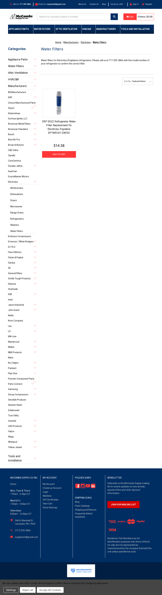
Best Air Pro (14, 139)
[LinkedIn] (92, 486)
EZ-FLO (11, 247)
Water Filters (42, 29)
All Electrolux (16, 188)
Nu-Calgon (13, 363)
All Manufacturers (17, 92)
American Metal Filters (19, 124)
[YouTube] (87, 486)
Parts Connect (15, 384)
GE (9, 268)
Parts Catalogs (82, 506)
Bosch (11, 134)
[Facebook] (77, 486)
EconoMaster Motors (18, 176)
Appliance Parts (19, 29)
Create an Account (52, 488)
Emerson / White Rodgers (21, 241)
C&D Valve (13, 150)
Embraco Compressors (19, 236)
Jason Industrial (16, 305)
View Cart (47, 503)
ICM (10, 294)
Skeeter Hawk (15, 405)
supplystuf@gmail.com (26, 537)
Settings (11, 590)
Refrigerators (17, 219)
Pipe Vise (12, 373)
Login (45, 492)
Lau (10, 326)
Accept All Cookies (50, 590)
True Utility (13, 415)
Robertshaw (14, 113)
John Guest (13, 310)
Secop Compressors (18, 394)
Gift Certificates (50, 499)
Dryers (13, 200)
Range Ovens (17, 212)
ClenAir (11, 155)
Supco (11, 108)
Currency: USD (117, 4)
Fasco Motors (15, 252)
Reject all (27, 590)
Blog (104, 4)
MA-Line (12, 336)
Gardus (11, 262)
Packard (12, 368)
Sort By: (127, 81)
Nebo (10, 357)
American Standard (18, 129)
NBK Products (15, 352)
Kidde (11, 315)
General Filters (15, 273)
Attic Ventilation (66, 29)
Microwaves (16, 206)
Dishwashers (16, 194)
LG (9, 331)
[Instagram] (82, 486)
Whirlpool (12, 442)
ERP (10, 97)
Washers (14, 225)
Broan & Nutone (16, 145)
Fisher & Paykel (15, 257)
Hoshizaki (13, 289)
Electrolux (13, 182)
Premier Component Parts (21, 378)
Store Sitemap (50, 507)
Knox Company (15, 320)
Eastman (12, 171)
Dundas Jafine (15, 166)
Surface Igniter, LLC (17, 118)
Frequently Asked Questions (83, 515)
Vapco (11, 431)
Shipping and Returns (85, 509)
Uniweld (12, 421)
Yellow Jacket (15, 447)
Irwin (10, 299)
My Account (49, 484)
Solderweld (13, 410)
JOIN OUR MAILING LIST (123, 504)
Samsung (13, 389)
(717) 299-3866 (23, 530)
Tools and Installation (135, 29)
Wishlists (47, 496)
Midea (11, 347)
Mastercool (13, 342)
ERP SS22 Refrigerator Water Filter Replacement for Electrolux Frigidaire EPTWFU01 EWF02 (59, 127)
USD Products (15, 426)
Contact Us (94, 4)
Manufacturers (106, 29)
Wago (11, 436)
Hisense (12, 284)
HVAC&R (86, 29)
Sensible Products (17, 399)
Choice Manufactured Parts (22, 103)
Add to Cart (59, 154)
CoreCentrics (14, 160)
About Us (82, 4)
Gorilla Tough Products (19, 278)
